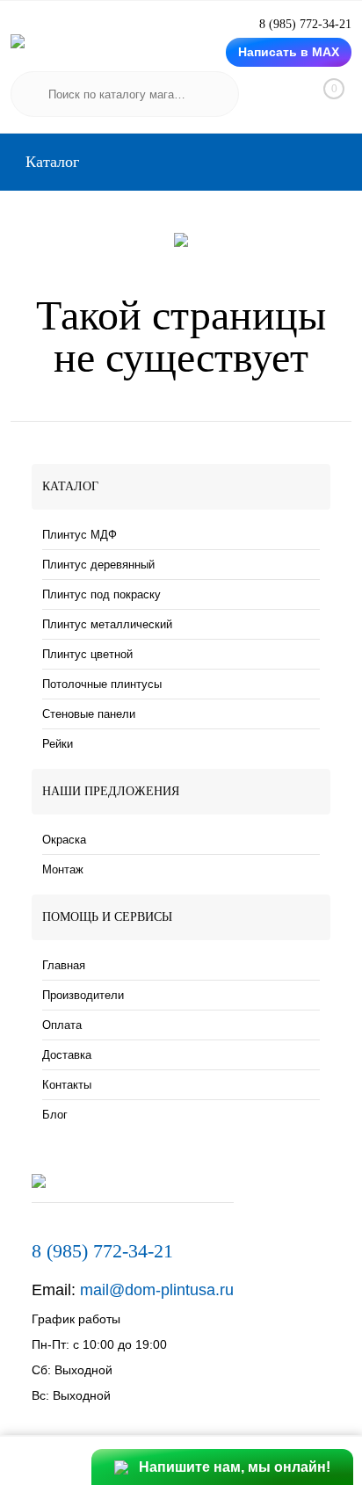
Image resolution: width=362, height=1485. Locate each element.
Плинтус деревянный (98, 564)
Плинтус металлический (107, 624)
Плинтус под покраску (101, 594)
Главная (63, 965)
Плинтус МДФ (79, 534)
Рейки (57, 743)
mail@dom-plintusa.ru (157, 1290)
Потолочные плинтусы (102, 684)
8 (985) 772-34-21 (102, 1251)
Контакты (66, 1084)
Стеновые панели (88, 714)
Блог (55, 1114)
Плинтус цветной (87, 654)
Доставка (66, 1054)
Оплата (62, 1025)
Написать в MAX (288, 52)
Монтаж (62, 869)
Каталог (50, 161)
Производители (83, 995)
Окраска (64, 839)
